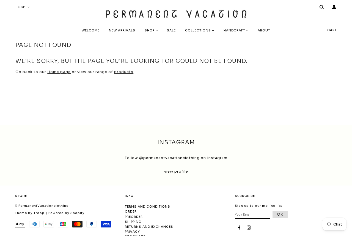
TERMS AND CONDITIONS (147, 206)
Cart (332, 30)
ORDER (131, 211)
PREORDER (134, 217)
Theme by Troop (30, 213)
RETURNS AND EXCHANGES (149, 227)
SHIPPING (133, 222)
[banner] (176, 12)
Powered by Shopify (66, 213)
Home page (59, 71)
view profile (176, 171)
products (123, 71)
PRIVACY (132, 232)
